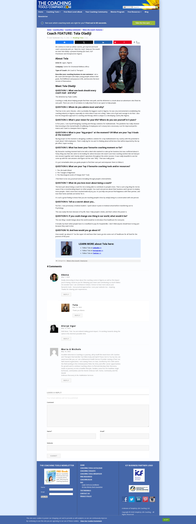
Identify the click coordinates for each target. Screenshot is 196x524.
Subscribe (44, 497)
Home (40, 12)
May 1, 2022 (65, 277)
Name (49, 431)
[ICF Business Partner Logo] (139, 481)
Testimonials (85, 490)
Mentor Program (117, 12)
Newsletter (43, 16)
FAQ (81, 482)
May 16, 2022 (66, 351)
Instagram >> (98, 250)
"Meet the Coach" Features (92, 30)
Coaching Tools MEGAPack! (91, 474)
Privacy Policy (86, 496)
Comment (50, 402)
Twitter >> (97, 253)
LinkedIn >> (97, 248)
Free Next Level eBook (73, 12)
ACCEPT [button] (166, 520)
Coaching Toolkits (87, 471)
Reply (66, 294)
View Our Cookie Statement (91, 521)
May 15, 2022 (66, 328)
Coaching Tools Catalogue (91, 468)
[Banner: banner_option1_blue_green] (98, 27)
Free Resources (134, 12)
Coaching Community (73, 30)
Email (102, 431)
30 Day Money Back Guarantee (92, 487)
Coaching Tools (52, 12)
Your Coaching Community (96, 12)
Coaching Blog (58, 30)
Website (50, 443)
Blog (146, 12)
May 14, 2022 (77, 307)
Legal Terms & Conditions (90, 485)
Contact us (85, 493)
